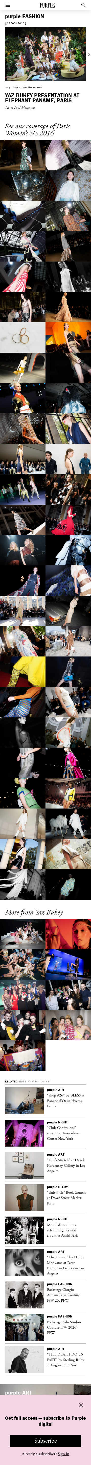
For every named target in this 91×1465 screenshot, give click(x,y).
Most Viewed (29, 1081)
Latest (45, 1081)
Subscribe (45, 1441)
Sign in (63, 1454)
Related (11, 1081)
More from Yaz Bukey (33, 912)
